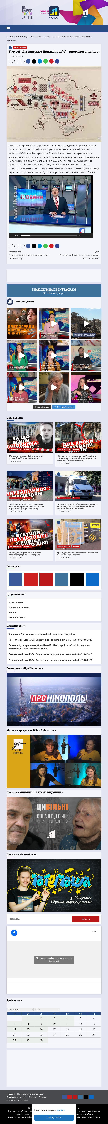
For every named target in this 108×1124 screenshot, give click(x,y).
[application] (51, 206)
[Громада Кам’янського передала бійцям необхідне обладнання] (78, 534)
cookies (61, 1109)
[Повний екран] (89, 235)
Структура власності (16, 1097)
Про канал (23, 1100)
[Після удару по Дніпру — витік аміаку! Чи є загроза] (54, 387)
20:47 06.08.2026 (16, 558)
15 (28, 1029)
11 (67, 1023)
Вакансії (32, 1097)
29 (28, 1040)
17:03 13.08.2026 (16, 461)
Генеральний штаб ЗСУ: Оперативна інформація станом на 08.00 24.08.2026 (50, 639)
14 (14, 1029)
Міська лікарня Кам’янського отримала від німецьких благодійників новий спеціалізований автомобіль (77, 506)
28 (14, 1040)
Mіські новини (20, 48)
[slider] (49, 235)
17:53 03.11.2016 (17, 56)
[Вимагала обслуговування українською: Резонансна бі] (86, 387)
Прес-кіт (43, 1097)
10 (54, 1023)
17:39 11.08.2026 (64, 463)
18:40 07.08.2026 (64, 512)
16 (41, 1029)
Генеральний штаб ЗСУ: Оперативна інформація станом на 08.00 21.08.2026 (50, 654)
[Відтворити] (12, 235)
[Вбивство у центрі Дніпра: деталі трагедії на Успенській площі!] (30, 437)
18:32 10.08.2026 (16, 512)
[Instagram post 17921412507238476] (86, 323)
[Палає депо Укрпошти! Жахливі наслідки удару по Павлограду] (30, 534)
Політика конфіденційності (30, 1094)
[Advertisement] (54, 275)
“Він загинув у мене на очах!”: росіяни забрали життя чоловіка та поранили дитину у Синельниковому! (76, 458)
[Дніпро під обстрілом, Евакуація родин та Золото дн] (22, 387)
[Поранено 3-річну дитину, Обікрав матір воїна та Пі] (22, 355)
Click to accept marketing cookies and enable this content (54, 959)
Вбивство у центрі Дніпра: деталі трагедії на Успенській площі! (26, 457)
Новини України (17, 617)
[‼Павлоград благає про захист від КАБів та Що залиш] (22, 323)
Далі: (79, 255)
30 (41, 1040)
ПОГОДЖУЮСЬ (54, 1118)
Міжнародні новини (19, 607)
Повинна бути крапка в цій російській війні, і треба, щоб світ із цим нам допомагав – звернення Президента (49, 647)
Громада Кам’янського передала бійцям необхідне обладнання (77, 553)
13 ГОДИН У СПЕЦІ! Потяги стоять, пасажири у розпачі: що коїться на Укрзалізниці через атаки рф (26, 506)
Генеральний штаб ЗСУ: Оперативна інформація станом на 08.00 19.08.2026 (50, 660)
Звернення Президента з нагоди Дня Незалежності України (42, 634)
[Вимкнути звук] (85, 235)
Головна (11, 1094)
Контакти (11, 1100)
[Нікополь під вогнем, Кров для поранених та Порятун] (86, 355)
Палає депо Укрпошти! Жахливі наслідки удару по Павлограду (25, 553)
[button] (9, 28)
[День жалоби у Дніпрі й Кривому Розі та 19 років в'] (54, 323)
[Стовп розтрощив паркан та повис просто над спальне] (54, 355)
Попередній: (29, 255)
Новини (27, 450)
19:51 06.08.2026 (64, 558)
